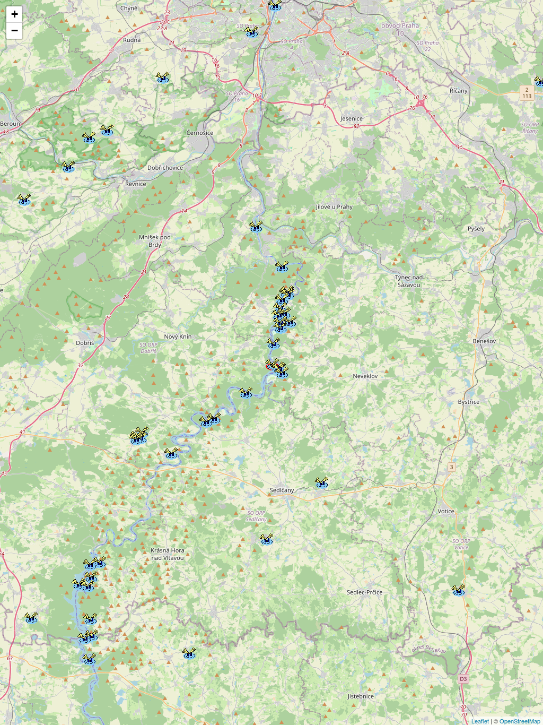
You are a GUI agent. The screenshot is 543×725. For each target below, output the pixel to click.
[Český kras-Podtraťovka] (67, 165)
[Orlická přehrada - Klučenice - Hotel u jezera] (89, 617)
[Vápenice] (265, 537)
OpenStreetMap (520, 721)
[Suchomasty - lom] (23, 197)
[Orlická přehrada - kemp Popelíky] (98, 560)
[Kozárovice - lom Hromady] (30, 616)
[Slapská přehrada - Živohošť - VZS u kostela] (281, 370)
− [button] (14, 30)
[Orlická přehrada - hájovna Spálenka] (89, 562)
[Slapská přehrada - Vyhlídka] (289, 320)
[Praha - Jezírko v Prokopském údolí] (250, 30)
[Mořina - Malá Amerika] (88, 135)
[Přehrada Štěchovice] (281, 264)
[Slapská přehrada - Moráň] (272, 341)
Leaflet (480, 721)
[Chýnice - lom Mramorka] (161, 75)
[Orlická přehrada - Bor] (90, 575)
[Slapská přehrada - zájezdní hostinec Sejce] (245, 391)
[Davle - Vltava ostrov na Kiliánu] (255, 225)
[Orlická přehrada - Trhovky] (86, 584)
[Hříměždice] (170, 451)
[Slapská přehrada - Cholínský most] (205, 419)
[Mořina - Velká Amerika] (106, 128)
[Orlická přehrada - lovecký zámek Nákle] (88, 657)
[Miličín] (457, 588)
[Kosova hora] (320, 480)
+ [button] (14, 14)
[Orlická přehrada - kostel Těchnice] (77, 582)
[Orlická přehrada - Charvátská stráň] (83, 636)
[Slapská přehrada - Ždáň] (279, 325)
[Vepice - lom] (188, 651)
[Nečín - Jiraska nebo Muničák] (135, 437)
